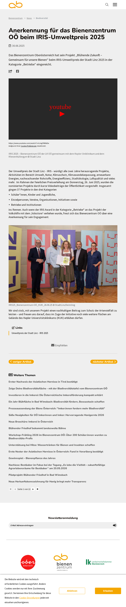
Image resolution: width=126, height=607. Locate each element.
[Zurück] (15, 489)
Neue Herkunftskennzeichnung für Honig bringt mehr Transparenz (47, 481)
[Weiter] (33, 489)
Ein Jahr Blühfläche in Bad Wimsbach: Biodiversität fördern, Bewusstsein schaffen (56, 401)
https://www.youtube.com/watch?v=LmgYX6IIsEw (29, 143)
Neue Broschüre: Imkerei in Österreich (31, 421)
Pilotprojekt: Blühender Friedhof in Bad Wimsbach (38, 475)
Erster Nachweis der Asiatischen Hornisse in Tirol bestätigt (43, 381)
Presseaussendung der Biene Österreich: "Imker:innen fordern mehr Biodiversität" (57, 408)
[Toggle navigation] (107, 4)
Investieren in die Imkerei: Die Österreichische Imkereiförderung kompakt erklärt (56, 395)
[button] (11, 71)
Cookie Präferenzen (29, 146)
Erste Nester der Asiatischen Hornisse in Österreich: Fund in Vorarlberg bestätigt (56, 451)
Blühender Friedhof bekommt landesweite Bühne (37, 428)
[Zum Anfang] (10, 489)
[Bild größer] (63, 264)
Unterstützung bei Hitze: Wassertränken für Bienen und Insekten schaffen (52, 445)
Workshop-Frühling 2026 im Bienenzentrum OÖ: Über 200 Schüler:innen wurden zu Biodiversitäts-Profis (58, 436)
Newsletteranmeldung (63, 518)
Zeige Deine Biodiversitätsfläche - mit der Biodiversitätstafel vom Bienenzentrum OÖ (58, 388)
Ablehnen (72, 590)
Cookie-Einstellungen (29, 597)
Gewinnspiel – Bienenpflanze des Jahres (32, 458)
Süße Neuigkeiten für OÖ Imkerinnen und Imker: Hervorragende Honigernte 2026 (56, 415)
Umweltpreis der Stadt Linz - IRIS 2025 (30, 333)
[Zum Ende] (37, 489)
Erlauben (108, 590)
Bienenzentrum (16, 18)
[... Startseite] (17, 4)
